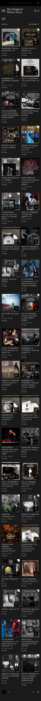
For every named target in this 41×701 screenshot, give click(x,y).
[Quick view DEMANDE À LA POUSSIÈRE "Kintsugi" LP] (16, 73)
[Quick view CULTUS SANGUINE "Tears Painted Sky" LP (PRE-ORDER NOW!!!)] (36, 308)
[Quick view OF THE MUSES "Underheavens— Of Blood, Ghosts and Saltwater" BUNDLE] (36, 273)
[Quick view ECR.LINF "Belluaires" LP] (16, 573)
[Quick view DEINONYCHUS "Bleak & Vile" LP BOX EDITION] (36, 105)
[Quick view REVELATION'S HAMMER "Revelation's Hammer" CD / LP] (16, 539)
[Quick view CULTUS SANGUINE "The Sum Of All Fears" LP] (36, 476)
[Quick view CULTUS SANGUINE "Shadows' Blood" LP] (36, 573)
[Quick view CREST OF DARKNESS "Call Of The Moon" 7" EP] (36, 241)
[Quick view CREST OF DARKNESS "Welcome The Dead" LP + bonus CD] (16, 476)
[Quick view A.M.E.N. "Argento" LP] (16, 604)
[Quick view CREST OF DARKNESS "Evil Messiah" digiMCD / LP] (36, 207)
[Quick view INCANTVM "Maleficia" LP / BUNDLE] (16, 172)
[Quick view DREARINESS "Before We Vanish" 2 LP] (16, 43)
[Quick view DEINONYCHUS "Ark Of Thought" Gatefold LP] (16, 241)
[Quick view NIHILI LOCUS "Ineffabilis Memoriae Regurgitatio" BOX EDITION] (36, 634)
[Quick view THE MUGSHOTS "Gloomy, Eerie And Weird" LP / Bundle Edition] (16, 207)
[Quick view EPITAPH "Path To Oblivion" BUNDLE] (16, 140)
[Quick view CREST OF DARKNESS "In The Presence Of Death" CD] (16, 343)
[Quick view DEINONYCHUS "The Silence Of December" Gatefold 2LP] (36, 409)
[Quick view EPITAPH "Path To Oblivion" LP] (36, 43)
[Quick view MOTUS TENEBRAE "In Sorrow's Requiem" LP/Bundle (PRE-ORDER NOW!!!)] (36, 668)
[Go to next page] (38, 692)
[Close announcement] (38, 3)
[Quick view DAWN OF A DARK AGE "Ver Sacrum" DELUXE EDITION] (16, 668)
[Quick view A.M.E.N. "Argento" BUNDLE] (16, 273)
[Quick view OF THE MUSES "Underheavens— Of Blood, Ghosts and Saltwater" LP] (16, 634)
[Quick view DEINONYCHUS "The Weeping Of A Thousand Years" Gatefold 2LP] (36, 539)
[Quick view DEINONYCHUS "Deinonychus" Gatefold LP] (16, 409)
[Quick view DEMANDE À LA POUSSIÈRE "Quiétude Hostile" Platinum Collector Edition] (36, 375)
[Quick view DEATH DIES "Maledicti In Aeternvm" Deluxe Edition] (36, 442)
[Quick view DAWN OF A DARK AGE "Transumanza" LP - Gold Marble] (16, 375)
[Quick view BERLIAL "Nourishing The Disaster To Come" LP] (36, 140)
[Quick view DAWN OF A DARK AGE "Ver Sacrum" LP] (36, 509)
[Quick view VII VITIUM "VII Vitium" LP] (16, 308)
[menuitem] (20, 24)
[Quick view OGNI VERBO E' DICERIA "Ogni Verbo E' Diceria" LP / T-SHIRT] (16, 442)
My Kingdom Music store (15, 11)
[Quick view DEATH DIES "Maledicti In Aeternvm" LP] (36, 604)
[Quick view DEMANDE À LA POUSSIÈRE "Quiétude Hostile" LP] (36, 343)
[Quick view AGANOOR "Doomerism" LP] (16, 509)
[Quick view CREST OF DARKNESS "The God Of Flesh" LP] (36, 73)
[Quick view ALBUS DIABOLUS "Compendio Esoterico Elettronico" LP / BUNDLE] (36, 172)
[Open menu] (3, 10)
